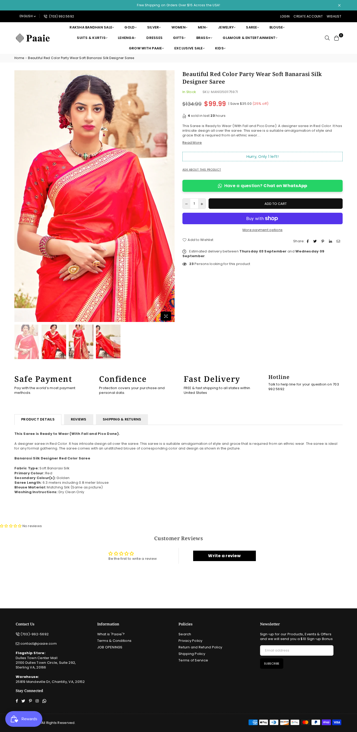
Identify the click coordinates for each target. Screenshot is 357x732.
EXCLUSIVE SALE (188, 48)
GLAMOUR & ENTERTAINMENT (249, 37)
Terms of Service (193, 660)
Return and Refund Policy (200, 647)
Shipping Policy (192, 653)
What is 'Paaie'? (111, 634)
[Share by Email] (339, 241)
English (26, 16)
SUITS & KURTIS (91, 37)
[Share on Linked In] (331, 241)
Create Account (308, 16)
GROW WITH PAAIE (145, 48)
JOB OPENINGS (110, 647)
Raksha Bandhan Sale (91, 27)
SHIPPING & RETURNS (122, 419)
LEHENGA (126, 37)
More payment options (263, 230)
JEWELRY (226, 27)
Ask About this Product (201, 170)
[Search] (327, 38)
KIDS (219, 48)
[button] (10, 525)
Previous (19, 196)
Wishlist (334, 16)
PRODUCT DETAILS (38, 419)
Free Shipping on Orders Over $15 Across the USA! (178, 5)
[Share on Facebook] (308, 241)
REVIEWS (79, 419)
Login (285, 16)
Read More (192, 142)
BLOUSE (276, 27)
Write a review (224, 556)
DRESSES (154, 37)
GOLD (129, 27)
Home (19, 58)
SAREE (251, 27)
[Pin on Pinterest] (323, 241)
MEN (202, 27)
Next (170, 196)
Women (178, 27)
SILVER (153, 27)
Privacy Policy (191, 640)
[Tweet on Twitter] (315, 241)
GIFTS (178, 37)
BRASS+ (203, 37)
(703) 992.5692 (61, 16)
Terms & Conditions (114, 640)
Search (185, 634)
